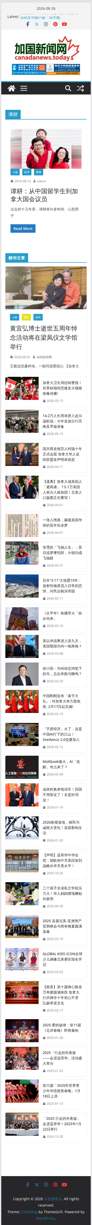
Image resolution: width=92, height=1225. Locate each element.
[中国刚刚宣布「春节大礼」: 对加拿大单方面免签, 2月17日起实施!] (22, 705)
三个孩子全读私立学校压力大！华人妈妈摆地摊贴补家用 (62, 893)
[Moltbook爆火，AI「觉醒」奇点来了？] (22, 768)
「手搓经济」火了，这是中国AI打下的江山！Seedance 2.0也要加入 (62, 734)
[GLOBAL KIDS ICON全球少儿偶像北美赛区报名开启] (22, 963)
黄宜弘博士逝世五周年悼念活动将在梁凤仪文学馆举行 (43, 337)
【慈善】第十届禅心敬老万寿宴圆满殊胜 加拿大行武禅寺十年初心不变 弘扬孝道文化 (62, 994)
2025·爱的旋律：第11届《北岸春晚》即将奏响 (62, 1027)
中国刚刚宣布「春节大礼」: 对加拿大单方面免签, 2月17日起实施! (61, 701)
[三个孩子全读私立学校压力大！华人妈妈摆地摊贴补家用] (22, 897)
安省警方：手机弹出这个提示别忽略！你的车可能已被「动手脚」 (50, 19)
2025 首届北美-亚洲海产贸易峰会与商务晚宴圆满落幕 (62, 926)
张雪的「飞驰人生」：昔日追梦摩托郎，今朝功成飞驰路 (62, 552)
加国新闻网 (44, 357)
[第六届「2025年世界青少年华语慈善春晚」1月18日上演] (22, 1095)
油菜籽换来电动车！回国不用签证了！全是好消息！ (62, 794)
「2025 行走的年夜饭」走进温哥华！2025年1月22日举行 (62, 1124)
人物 (15, 172)
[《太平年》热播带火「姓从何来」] (22, 619)
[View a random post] (80, 88)
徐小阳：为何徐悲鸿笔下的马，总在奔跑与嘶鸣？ (62, 671)
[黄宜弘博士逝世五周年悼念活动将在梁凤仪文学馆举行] (45, 288)
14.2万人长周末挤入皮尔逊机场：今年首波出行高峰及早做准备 (62, 421)
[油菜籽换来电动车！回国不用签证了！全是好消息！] (22, 798)
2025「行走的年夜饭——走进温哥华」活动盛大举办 (62, 1058)
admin (41, 181)
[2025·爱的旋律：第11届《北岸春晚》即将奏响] (22, 1031)
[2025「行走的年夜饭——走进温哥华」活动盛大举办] (22, 1062)
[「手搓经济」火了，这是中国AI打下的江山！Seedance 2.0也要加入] (22, 738)
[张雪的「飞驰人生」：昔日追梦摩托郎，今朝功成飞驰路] (22, 556)
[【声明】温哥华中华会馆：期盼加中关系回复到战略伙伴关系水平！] (22, 864)
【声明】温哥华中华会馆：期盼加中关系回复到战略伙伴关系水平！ (62, 860)
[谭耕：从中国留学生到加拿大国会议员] (45, 149)
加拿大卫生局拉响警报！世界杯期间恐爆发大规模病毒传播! (62, 388)
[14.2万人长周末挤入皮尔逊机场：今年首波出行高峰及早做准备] (22, 425)
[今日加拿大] (11, 88)
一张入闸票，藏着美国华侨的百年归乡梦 (62, 522)
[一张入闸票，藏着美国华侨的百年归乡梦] (22, 526)
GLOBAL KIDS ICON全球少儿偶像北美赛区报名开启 (62, 959)
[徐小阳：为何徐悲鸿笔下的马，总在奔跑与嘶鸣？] (22, 675)
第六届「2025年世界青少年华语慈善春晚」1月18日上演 (61, 1091)
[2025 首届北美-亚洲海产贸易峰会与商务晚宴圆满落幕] (22, 930)
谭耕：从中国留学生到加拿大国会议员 (44, 195)
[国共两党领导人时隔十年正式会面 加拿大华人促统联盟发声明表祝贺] (22, 458)
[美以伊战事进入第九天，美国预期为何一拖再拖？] (22, 647)
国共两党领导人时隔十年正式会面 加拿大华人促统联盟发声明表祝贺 (62, 454)
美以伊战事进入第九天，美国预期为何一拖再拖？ (62, 643)
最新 (26, 317)
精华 (26, 172)
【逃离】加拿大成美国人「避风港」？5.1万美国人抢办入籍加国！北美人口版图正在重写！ (62, 489)
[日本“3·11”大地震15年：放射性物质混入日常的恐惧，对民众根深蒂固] (22, 589)
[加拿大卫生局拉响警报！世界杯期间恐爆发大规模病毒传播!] (22, 392)
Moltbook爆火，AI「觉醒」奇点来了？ (61, 764)
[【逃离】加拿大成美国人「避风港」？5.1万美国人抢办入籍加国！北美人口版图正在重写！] (22, 493)
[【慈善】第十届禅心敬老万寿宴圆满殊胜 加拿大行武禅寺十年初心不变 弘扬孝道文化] (22, 998)
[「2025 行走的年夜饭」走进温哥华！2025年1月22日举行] (22, 1128)
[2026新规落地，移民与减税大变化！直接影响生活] (22, 831)
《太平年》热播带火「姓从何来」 (62, 616)
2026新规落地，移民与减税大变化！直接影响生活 (62, 827)
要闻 (38, 172)
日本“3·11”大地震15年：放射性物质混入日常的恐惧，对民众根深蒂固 (62, 585)
